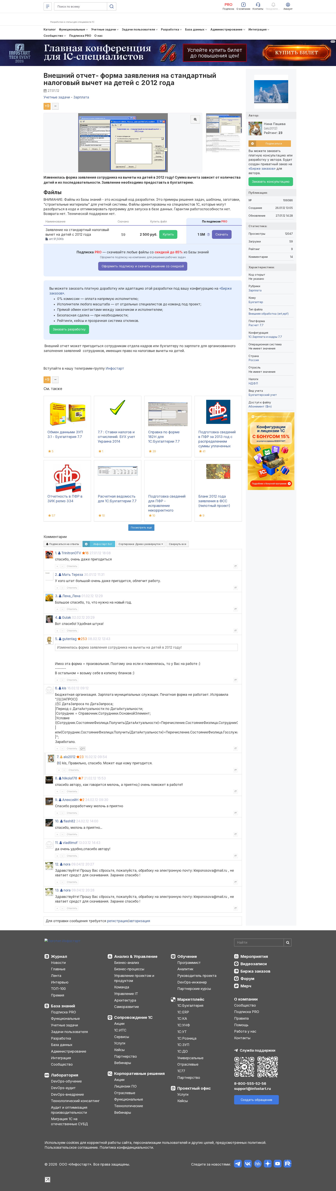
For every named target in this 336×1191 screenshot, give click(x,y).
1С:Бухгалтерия (190, 1005)
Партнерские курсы (194, 989)
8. (56, 778)
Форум (247, 978)
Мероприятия (254, 956)
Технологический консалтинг (75, 1101)
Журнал (59, 956)
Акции (119, 1024)
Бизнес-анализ (126, 963)
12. (57, 864)
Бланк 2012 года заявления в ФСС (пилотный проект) (214, 501)
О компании (246, 999)
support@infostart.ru (252, 1089)
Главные (58, 969)
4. (56, 617)
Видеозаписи (254, 964)
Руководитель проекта (196, 976)
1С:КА (182, 1018)
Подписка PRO (63, 1012)
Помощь (241, 1025)
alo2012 (69, 757)
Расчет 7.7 (255, 325)
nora (66, 864)
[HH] (258, 1164)
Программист (189, 963)
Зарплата (255, 290)
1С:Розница (186, 1038)
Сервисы (121, 1037)
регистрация (117, 921)
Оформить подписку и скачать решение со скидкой (143, 266)
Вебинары (122, 1063)
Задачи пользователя (69, 1032)
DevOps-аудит (63, 1088)
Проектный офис (194, 1088)
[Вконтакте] (248, 1164)
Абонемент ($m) (260, 406)
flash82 (69, 821)
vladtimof (70, 843)
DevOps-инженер (192, 982)
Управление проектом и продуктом (134, 978)
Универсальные (190, 1058)
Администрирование (68, 1051)
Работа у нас (245, 1031)
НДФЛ (253, 383)
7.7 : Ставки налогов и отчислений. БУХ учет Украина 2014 (116, 436)
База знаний (63, 1006)
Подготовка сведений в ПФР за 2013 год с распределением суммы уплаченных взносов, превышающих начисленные (217, 446)
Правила (241, 1018)
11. (57, 843)
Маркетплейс (190, 999)
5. (56, 639)
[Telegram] (238, 1164)
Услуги (119, 1043)
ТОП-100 (58, 989)
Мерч (246, 986)
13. (57, 890)
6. (56, 688)
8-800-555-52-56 (250, 1084)
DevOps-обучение (66, 1081)
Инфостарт (115, 368)
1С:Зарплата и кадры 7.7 (265, 337)
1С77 (181, 1071)
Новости (58, 963)
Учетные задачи (64, 1025)
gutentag (69, 639)
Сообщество (62, 1064)
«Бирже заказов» (262, 168)
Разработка (61, 1038)
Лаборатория (64, 1075)
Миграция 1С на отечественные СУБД (69, 1121)
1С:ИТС (120, 1030)
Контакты (242, 1038)
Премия (57, 995)
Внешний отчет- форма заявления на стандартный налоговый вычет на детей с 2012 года (130, 79)
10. (57, 821)
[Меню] (48, 6)
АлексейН (70, 800)
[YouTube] (278, 1164)
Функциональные (65, 1018)
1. (56, 553)
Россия (253, 360)
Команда (121, 987)
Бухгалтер (255, 302)
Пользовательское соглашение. (72, 1147)
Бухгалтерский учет (262, 395)
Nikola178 (69, 778)
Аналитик (185, 969)
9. (56, 800)
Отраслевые (124, 1093)
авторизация (139, 921)
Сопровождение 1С (133, 1017)
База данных (61, 1045)
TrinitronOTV (71, 553)
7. (58, 757)
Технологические (128, 1106)
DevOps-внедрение (67, 1094)
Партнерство (125, 1056)
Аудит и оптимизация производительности (69, 1110)
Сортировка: (140, 544)
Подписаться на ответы (64, 544)
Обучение (187, 956)
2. (56, 575)
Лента (56, 976)
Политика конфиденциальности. (127, 1147)
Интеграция (61, 1058)
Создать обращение (256, 1100)
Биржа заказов (255, 971)
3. (56, 596)
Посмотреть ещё (141, 527)
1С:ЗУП (183, 1045)
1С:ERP (183, 1012)
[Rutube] (287, 1164)
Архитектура (125, 1000)
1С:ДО (182, 1051)
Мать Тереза (72, 575)
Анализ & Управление (136, 956)
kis (64, 688)
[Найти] (287, 942)
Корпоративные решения (139, 1073)
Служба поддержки (257, 1050)
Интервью (59, 982)
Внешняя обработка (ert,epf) (268, 313)
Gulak (66, 617)
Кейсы (119, 1050)
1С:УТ (182, 1032)
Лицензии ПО (125, 1086)
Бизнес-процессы (129, 969)
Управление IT (126, 994)
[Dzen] (268, 1164)
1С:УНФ (183, 1025)
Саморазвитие (126, 1007)
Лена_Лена (71, 596)
